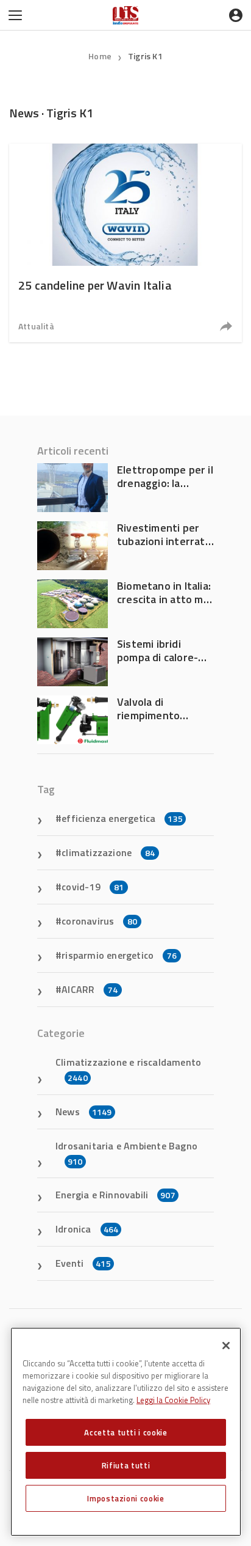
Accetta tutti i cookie (125, 1432)
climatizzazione (108, 852)
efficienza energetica (122, 818)
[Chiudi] (226, 1345)
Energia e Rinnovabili (115, 1194)
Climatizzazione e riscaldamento (128, 1069)
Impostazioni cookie (125, 1498)
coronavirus (99, 921)
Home (99, 55)
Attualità (36, 326)
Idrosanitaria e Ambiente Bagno (126, 1153)
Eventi (83, 1263)
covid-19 (93, 886)
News (83, 1111)
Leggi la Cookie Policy (173, 1400)
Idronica (86, 1229)
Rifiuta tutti (126, 1465)
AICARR (90, 989)
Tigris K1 (145, 55)
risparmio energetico (119, 955)
